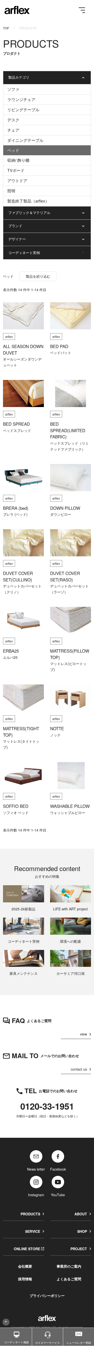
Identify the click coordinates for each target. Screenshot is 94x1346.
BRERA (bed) (15, 508)
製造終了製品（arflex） (28, 201)
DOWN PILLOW (65, 508)
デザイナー (17, 238)
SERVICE (32, 1231)
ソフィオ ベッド (16, 812)
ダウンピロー (60, 514)
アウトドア (17, 180)
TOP (6, 28)
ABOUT (80, 1213)
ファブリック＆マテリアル (29, 212)
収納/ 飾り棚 (18, 160)
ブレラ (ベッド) (15, 514)
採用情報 (25, 1278)
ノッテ (55, 734)
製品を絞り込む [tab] (38, 276)
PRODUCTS (30, 1213)
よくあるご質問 (69, 1278)
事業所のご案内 (69, 1266)
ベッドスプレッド (17, 430)
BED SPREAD (16, 424)
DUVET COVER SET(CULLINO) (18, 576)
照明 (11, 191)
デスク (13, 120)
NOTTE (57, 728)
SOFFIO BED (15, 806)
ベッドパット (60, 352)
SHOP (82, 1231)
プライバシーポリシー (47, 1295)
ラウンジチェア (21, 99)
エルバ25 (10, 657)
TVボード (16, 170)
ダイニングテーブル (25, 140)
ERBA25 (11, 651)
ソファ (13, 89)
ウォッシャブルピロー (67, 812)
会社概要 (25, 1266)
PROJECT (78, 1248)
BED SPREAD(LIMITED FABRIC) (67, 430)
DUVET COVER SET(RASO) (65, 576)
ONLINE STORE (27, 1248)
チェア (13, 130)
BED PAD (59, 346)
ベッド (13, 150)
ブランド (15, 225)
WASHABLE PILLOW (70, 806)
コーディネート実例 (24, 252)
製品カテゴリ (18, 77)
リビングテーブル (23, 109)
